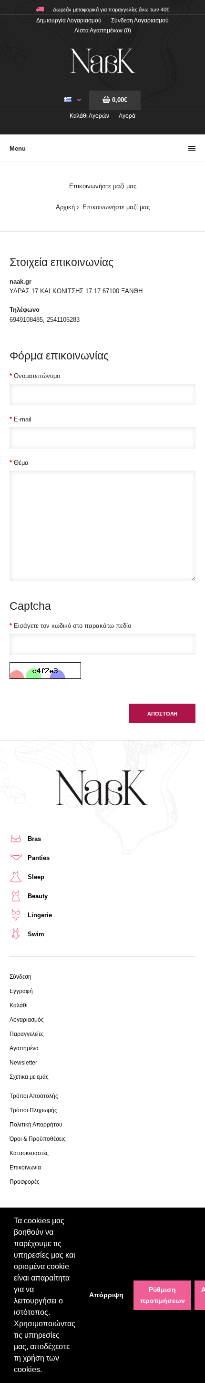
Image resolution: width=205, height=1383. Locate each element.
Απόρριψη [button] (106, 1295)
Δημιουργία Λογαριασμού (69, 20)
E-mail (22, 419)
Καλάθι (19, 1005)
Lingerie (40, 915)
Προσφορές (25, 1181)
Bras (34, 838)
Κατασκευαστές (29, 1153)
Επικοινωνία (25, 1167)
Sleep (36, 877)
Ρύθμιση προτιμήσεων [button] (162, 1295)
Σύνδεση (20, 976)
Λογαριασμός (27, 1019)
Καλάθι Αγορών (89, 116)
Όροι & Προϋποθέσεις (38, 1139)
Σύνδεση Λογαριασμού (140, 20)
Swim (36, 934)
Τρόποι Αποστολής (34, 1096)
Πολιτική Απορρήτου (36, 1124)
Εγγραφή (21, 991)
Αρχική (65, 207)
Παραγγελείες (27, 1034)
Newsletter (23, 1062)
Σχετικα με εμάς (29, 1077)
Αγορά (127, 116)
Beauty (38, 896)
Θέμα (21, 462)
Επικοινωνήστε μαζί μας (115, 207)
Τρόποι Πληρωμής (33, 1110)
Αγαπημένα (24, 1048)
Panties (39, 857)
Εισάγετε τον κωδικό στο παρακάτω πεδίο (72, 625)
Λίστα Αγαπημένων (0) (102, 30)
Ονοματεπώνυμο (37, 375)
